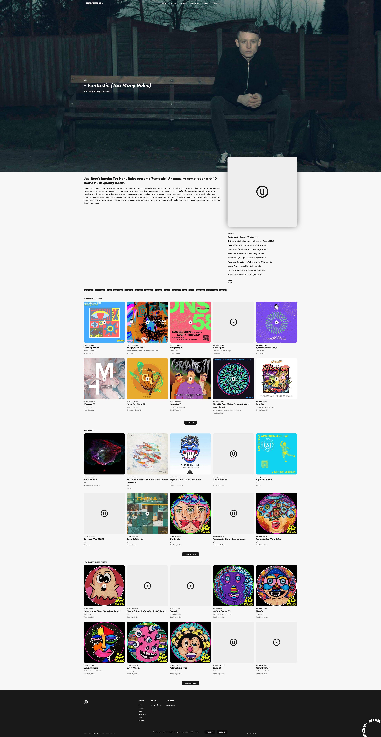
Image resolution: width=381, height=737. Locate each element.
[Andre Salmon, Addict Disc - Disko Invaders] (104, 642)
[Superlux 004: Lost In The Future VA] (190, 454)
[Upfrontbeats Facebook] (151, 705)
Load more (190, 422)
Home (164, 3)
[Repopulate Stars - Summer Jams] (233, 513)
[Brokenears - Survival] (233, 642)
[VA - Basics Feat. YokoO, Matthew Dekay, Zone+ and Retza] (147, 454)
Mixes (183, 3)
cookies (185, 732)
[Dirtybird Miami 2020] (104, 513)
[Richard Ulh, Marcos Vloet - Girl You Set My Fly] (233, 586)
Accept (210, 732)
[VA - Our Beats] (190, 513)
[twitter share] (231, 283)
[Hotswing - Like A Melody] (147, 642)
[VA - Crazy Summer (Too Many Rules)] (233, 454)
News (206, 3)
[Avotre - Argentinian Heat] (276, 454)
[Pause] (104, 322)
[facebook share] (228, 283)
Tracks (173, 3)
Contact (216, 3)
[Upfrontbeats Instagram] (157, 705)
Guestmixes (194, 3)
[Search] (294, 3)
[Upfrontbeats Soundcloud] (160, 705)
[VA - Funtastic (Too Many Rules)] (276, 513)
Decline (222, 732)
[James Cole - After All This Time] (190, 642)
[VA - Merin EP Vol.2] (104, 454)
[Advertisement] (153, 228)
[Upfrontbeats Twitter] (154, 705)
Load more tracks (190, 554)
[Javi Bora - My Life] (276, 586)
